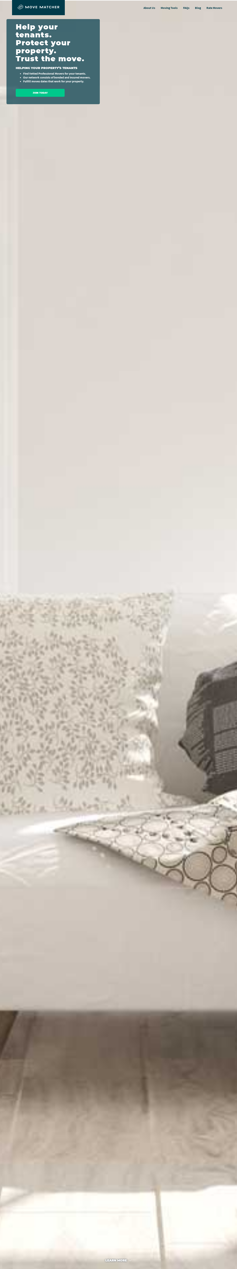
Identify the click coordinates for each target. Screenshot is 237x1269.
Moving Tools (169, 8)
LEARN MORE (117, 1260)
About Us (149, 8)
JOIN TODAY (40, 92)
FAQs (186, 8)
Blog (198, 8)
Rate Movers (214, 8)
